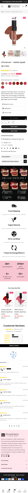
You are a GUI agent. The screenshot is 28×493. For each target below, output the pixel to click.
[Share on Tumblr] (10, 148)
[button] (5, 70)
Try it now (15, 118)
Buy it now (14, 131)
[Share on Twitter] (4, 148)
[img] (3, 366)
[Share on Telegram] (13, 148)
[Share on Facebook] (1, 148)
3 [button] (14, 426)
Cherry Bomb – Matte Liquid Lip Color (7, 312)
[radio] (2, 83)
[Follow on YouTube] (8, 456)
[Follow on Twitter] (4, 456)
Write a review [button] (14, 345)
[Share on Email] (16, 148)
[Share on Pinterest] (7, 148)
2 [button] (11, 426)
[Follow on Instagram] (6, 456)
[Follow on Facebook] (2, 456)
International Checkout (7, 135)
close (25, 1)
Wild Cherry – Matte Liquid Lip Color (20, 312)
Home (2, 11)
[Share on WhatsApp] (18, 148)
